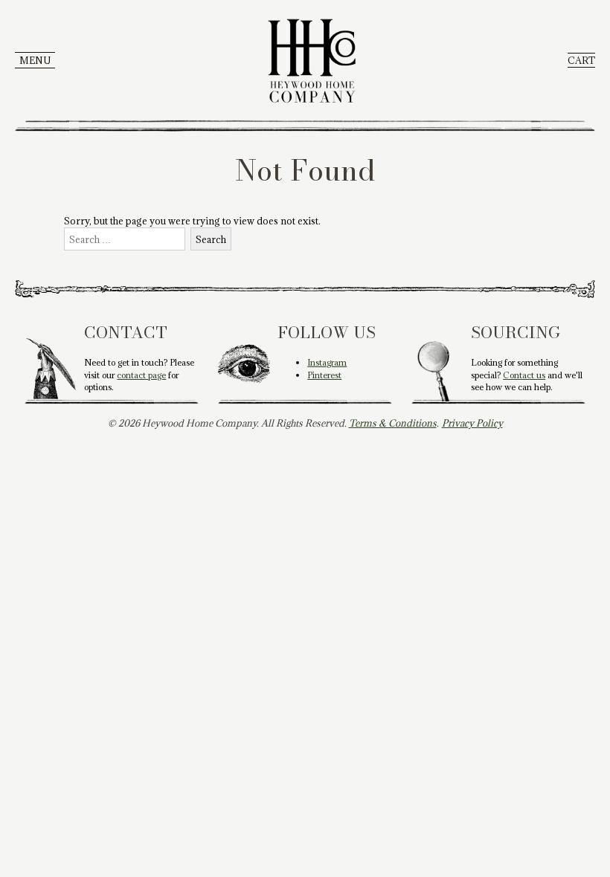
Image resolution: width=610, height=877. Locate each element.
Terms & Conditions (393, 423)
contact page (141, 375)
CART (581, 60)
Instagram (327, 362)
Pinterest (324, 375)
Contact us (524, 375)
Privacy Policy (472, 423)
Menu (35, 60)
